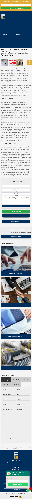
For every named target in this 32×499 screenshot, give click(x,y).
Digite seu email (16, 187)
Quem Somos (17, 24)
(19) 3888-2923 (16, 469)
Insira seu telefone (11, 478)
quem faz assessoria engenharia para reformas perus (4, 51)
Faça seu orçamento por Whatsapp (16, 8)
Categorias (9, 49)
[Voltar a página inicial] (16, 16)
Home (3, 24)
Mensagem (16, 195)
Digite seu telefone (16, 191)
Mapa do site (16, 489)
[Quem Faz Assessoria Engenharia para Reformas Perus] (4, 62)
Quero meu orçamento (16, 236)
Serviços (4, 34)
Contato (18, 34)
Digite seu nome (16, 183)
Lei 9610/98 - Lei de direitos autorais (19, 448)
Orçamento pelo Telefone (16, 215)
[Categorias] (2, 45)
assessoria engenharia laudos (23, 49)
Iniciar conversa (17, 484)
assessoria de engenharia (16, 49)
